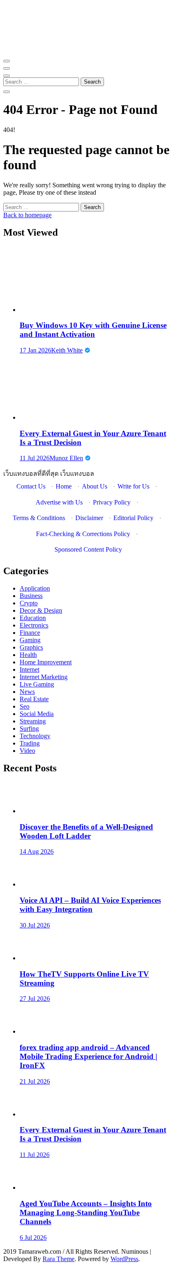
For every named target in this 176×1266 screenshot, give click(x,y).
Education (33, 617)
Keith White (67, 350)
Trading (30, 743)
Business (31, 595)
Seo (24, 706)
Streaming (33, 721)
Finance (30, 632)
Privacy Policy (112, 502)
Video (27, 750)
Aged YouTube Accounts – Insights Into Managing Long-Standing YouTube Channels (86, 1212)
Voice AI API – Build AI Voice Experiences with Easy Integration (90, 905)
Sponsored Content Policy (88, 549)
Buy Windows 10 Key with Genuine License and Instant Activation (93, 330)
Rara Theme (58, 1258)
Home (64, 486)
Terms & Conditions (39, 517)
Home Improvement (46, 662)
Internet (29, 669)
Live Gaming (37, 684)
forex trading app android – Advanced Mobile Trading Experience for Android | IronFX (88, 1056)
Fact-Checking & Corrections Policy (83, 533)
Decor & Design (41, 610)
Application (35, 588)
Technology (35, 735)
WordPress (124, 1258)
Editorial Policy (133, 517)
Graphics (31, 647)
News (27, 691)
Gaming (30, 639)
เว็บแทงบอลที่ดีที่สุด (31, 473)
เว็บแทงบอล (77, 473)
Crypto (29, 603)
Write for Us (133, 486)
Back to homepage (27, 214)
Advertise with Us (59, 502)
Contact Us (30, 486)
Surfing (29, 728)
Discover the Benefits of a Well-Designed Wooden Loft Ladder (86, 831)
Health (28, 654)
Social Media (37, 713)
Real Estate (34, 699)
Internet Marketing (44, 676)
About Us (94, 486)
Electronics (34, 625)
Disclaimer (89, 517)
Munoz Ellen (66, 458)
